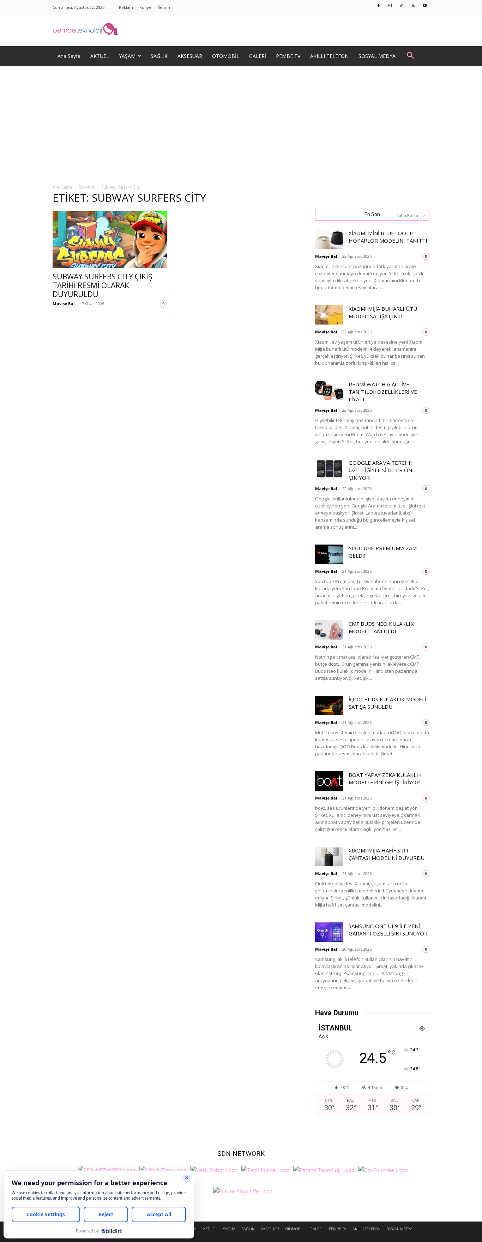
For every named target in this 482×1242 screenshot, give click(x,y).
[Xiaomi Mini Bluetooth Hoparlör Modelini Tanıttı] (329, 239)
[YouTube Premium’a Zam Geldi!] (329, 554)
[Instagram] (390, 6)
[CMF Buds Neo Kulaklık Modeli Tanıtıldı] (329, 630)
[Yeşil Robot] (214, 1169)
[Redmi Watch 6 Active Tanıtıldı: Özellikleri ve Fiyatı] (329, 390)
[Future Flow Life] (243, 1190)
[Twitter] (413, 6)
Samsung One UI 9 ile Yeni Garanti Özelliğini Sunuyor (388, 929)
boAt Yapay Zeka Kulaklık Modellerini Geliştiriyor (385, 778)
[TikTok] (402, 6)
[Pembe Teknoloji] (324, 1169)
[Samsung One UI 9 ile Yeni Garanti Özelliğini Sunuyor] (329, 932)
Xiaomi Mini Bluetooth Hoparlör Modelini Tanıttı (388, 237)
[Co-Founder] (383, 1169)
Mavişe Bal (64, 303)
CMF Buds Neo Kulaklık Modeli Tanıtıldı (381, 627)
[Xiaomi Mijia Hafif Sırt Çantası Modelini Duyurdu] (329, 856)
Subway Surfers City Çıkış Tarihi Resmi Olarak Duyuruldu (102, 285)
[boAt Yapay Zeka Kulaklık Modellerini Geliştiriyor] (329, 781)
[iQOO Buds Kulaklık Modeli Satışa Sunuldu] (329, 705)
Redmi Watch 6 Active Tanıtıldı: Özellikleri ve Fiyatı (383, 392)
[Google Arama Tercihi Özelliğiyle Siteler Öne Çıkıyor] (329, 469)
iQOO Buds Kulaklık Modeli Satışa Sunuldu (387, 703)
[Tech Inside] (265, 1169)
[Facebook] (379, 6)
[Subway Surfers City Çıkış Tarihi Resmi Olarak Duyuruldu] (110, 239)
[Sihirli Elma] (163, 1169)
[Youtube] (425, 6)
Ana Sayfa (62, 187)
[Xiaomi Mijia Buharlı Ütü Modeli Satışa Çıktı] (329, 315)
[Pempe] (241, 30)
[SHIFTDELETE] (107, 1169)
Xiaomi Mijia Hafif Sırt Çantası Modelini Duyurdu (386, 854)
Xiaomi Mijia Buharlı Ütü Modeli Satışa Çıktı (383, 312)
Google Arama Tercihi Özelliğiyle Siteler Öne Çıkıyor (382, 470)
